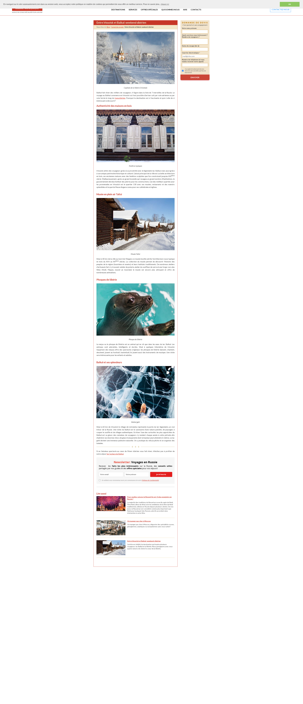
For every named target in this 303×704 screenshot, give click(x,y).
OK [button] (289, 4)
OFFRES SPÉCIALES (149, 9)
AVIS (185, 9)
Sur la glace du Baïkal (115, 454)
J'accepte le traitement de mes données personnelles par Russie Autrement (195, 70)
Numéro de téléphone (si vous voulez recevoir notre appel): (193, 60)
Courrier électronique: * (191, 53)
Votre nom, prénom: (189, 28)
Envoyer (195, 77)
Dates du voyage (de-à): (190, 46)
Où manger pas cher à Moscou (139, 521)
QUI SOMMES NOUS (170, 9)
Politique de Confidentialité (150, 480)
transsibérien (120, 98)
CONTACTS (196, 9)
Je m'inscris (161, 474)
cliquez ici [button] (165, 4)
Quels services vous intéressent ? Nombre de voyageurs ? (194, 36)
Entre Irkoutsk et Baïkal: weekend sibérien (144, 541)
